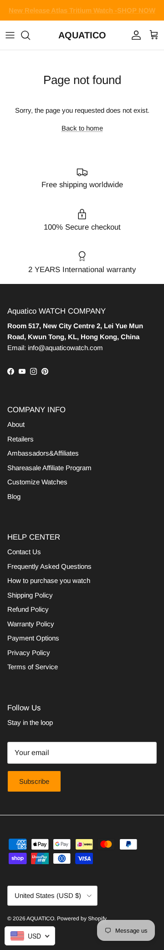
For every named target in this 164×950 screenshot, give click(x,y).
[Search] (30, 35)
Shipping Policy (30, 595)
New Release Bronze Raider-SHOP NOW (82, 14)
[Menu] (10, 35)
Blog (13, 496)
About (16, 424)
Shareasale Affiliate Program (49, 468)
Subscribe (34, 781)
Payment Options (33, 638)
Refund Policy (28, 609)
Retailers (20, 439)
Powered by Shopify (82, 918)
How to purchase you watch (48, 580)
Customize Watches (37, 482)
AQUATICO (40, 918)
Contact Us (24, 552)
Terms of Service (32, 667)
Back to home (82, 128)
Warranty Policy (30, 624)
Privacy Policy (28, 652)
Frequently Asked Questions (49, 566)
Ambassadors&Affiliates (43, 453)
